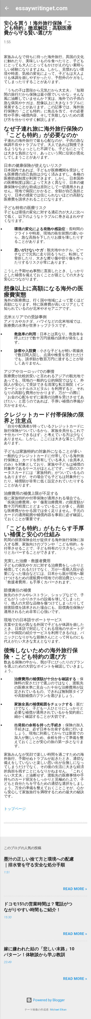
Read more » (75, 889)
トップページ (15, 809)
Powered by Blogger (48, 1000)
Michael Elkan (58, 1009)
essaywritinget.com (41, 8)
